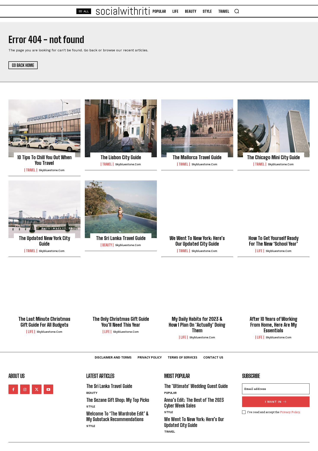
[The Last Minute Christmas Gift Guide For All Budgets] (44, 290)
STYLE (90, 406)
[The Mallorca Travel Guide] (197, 128)
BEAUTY (107, 245)
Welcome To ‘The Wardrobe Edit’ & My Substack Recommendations (117, 416)
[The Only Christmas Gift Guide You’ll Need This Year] (121, 290)
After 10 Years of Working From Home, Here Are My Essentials (273, 324)
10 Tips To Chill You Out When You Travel (44, 160)
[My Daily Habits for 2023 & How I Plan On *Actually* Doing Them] (197, 290)
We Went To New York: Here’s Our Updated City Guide (197, 241)
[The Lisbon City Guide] (121, 128)
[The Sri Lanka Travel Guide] (121, 209)
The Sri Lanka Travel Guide (121, 238)
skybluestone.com (51, 170)
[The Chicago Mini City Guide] (274, 128)
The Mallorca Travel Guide (197, 157)
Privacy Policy (290, 412)
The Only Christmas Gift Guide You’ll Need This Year (121, 322)
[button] (236, 11)
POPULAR (170, 392)
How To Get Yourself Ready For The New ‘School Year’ (274, 241)
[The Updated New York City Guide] (44, 209)
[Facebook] (13, 389)
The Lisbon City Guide (121, 157)
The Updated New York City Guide (44, 241)
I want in (273, 401)
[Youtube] (48, 389)
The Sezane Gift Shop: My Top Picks (117, 400)
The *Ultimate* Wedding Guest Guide (196, 386)
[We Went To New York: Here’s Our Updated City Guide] (197, 209)
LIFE (259, 251)
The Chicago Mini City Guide (273, 157)
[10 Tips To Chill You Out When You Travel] (44, 128)
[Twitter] (36, 389)
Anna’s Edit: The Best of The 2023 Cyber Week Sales (194, 403)
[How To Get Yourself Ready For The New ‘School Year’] (274, 209)
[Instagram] (25, 389)
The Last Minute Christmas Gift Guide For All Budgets (44, 322)
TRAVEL (30, 170)
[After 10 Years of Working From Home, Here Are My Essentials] (274, 290)
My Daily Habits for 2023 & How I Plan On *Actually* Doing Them (197, 324)
